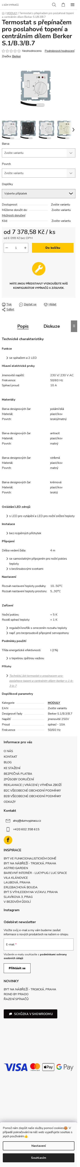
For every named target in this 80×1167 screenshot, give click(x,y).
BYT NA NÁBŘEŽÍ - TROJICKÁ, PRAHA (30, 863)
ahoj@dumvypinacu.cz (27, 821)
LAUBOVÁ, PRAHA (17, 882)
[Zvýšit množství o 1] (25, 247)
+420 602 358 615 (26, 829)
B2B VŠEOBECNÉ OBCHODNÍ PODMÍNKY (32, 796)
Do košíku (52, 248)
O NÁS (8, 751)
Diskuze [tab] (52, 326)
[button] (30, 1013)
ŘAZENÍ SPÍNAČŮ (16, 999)
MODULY (54, 703)
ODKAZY (10, 802)
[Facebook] (8, 840)
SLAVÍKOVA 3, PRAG (18, 897)
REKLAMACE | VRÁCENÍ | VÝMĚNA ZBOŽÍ (32, 785)
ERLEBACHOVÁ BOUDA (21, 887)
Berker (16, 56)
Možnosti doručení (13, 215)
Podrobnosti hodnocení (59, 51)
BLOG (8, 762)
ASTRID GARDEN (16, 868)
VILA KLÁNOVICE (16, 878)
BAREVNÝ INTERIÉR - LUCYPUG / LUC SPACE (35, 873)
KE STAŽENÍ (12, 768)
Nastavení (38, 1146)
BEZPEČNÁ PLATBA (18, 774)
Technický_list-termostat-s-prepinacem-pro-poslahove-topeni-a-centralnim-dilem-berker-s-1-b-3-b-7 (41, 681)
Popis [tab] (23, 326)
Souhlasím (38, 1158)
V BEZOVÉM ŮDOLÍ (17, 902)
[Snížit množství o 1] (6, 247)
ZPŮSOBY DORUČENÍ (19, 779)
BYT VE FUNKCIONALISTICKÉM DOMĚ (30, 858)
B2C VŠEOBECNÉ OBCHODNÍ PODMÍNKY (32, 791)
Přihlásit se (17, 968)
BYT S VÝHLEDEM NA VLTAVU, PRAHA (31, 892)
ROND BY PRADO (16, 994)
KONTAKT (10, 757)
